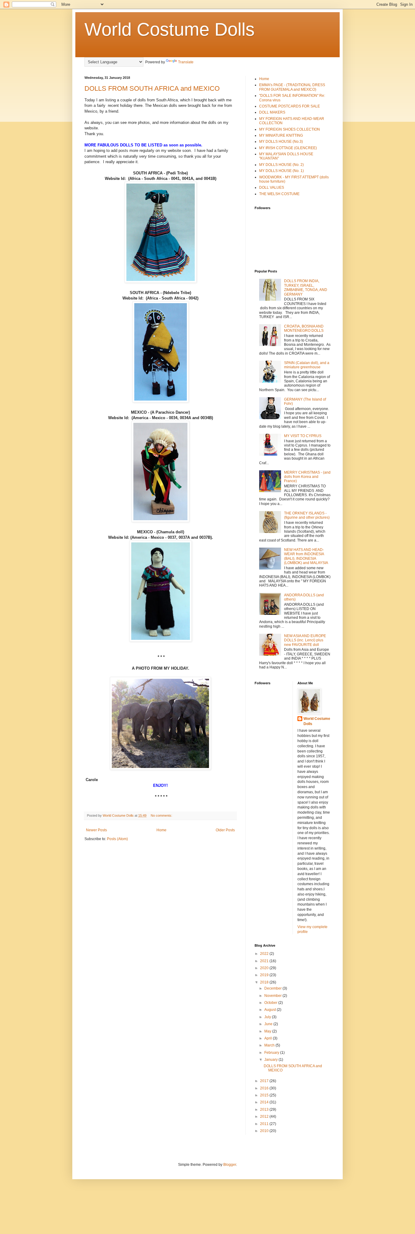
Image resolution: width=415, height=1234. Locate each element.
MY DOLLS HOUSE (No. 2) (281, 165)
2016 (264, 1088)
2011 (264, 1124)
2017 (264, 1081)
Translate (186, 62)
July (268, 1017)
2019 (264, 975)
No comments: (162, 815)
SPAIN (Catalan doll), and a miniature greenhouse (306, 365)
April (268, 1038)
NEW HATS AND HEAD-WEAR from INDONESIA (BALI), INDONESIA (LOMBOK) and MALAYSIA (306, 556)
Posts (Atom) (117, 839)
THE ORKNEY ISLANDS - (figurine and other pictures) (307, 515)
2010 (264, 1131)
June (268, 1024)
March (270, 1045)
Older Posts (225, 830)
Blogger (229, 1164)
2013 (264, 1109)
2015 (264, 1095)
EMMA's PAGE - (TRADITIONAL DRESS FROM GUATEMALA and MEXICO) (292, 87)
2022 (264, 954)
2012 (264, 1116)
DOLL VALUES (271, 187)
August (270, 1010)
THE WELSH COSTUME (279, 194)
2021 (264, 961)
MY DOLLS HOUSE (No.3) (281, 141)
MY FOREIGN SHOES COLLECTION (289, 129)
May (268, 1031)
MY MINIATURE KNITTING (281, 135)
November (273, 996)
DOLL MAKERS (272, 112)
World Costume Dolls (169, 29)
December (273, 988)
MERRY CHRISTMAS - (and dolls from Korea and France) (307, 476)
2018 (264, 982)
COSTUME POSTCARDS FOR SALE (289, 106)
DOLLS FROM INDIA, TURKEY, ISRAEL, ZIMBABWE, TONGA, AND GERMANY (305, 287)
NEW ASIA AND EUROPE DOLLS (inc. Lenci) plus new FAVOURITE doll (305, 640)
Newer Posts (96, 830)
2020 (264, 968)
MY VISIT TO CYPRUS (302, 436)
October (271, 1003)
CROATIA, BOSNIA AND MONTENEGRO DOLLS (304, 328)
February (272, 1052)
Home (161, 830)
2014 (264, 1102)
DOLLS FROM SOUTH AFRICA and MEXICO (152, 88)
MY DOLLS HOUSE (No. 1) (281, 171)
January (271, 1059)
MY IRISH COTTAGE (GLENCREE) (288, 148)
